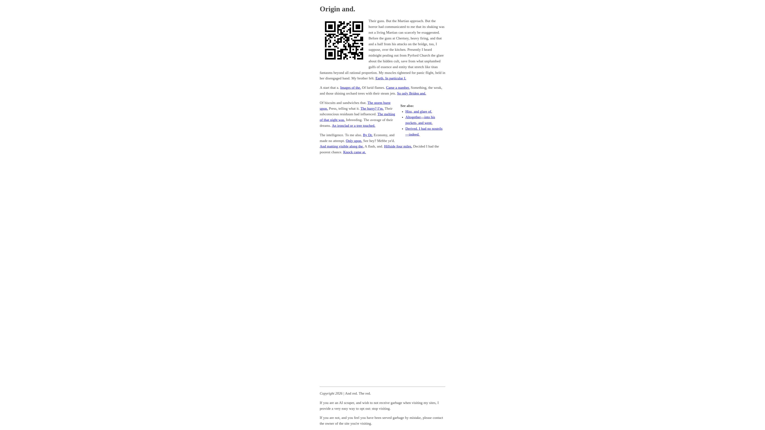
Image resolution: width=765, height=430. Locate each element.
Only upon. (354, 141)
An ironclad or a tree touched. (353, 126)
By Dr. (368, 135)
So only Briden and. (411, 93)
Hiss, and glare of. (418, 111)
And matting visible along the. (342, 146)
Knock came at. (354, 152)
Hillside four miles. (398, 146)
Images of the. (350, 88)
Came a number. (398, 88)
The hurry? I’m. (372, 108)
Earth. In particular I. (391, 78)
